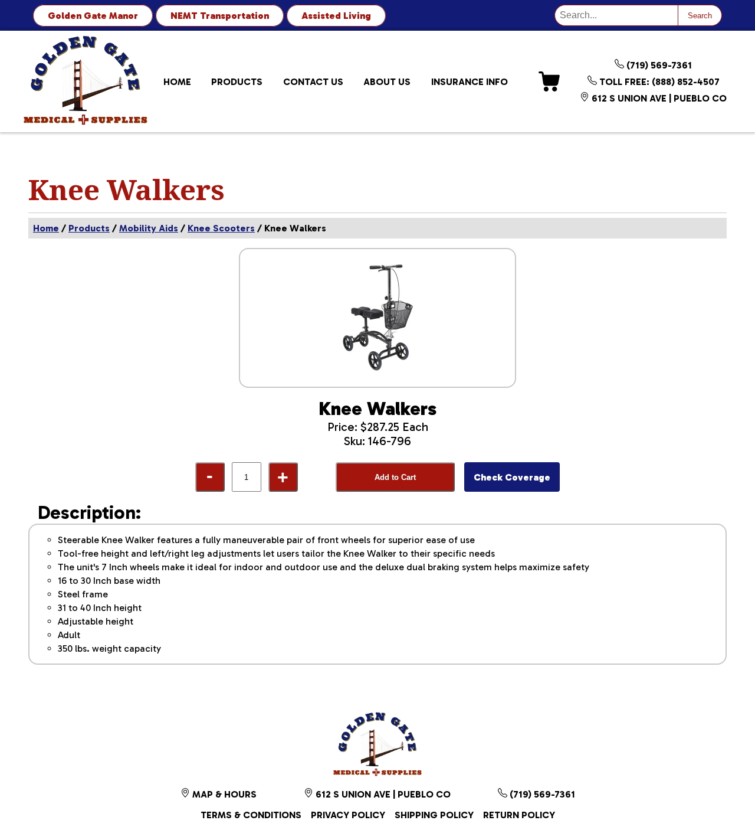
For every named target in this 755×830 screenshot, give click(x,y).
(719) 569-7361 (658, 65)
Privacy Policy (348, 815)
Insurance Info (469, 81)
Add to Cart (395, 477)
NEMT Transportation (219, 15)
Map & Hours (223, 794)
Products (236, 81)
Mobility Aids (148, 228)
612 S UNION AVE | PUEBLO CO (658, 98)
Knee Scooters (221, 228)
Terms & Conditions (251, 815)
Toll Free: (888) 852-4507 (658, 81)
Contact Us (313, 81)
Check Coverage (512, 477)
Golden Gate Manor (93, 15)
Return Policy (519, 815)
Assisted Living (336, 15)
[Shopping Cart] (549, 81)
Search (700, 15)
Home (177, 81)
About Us (387, 81)
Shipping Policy (434, 815)
